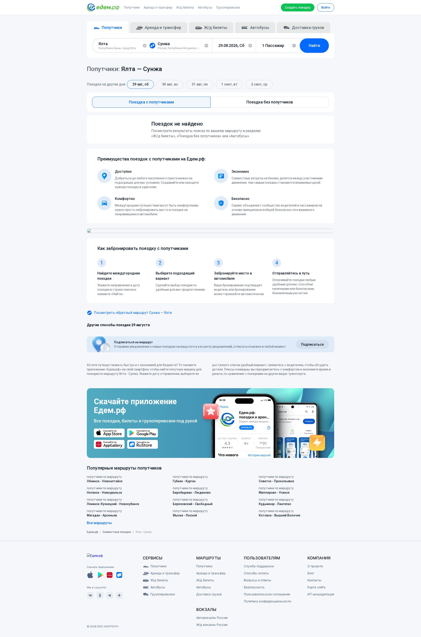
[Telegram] (109, 595)
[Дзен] (119, 595)
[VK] (90, 595)
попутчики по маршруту (105, 479)
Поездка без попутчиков (269, 102)
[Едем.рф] (103, 7)
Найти (314, 45)
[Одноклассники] (99, 595)
